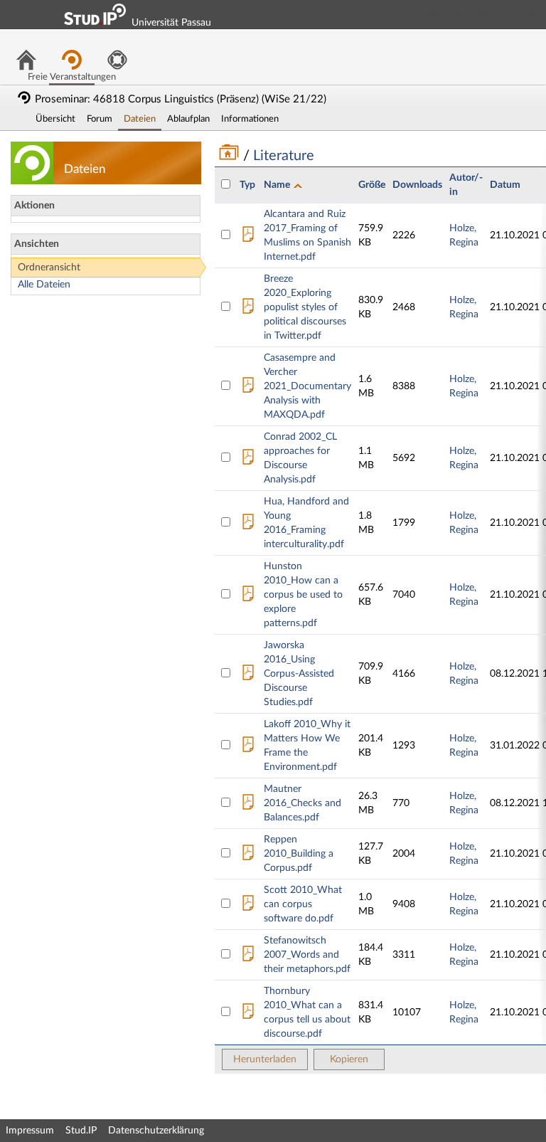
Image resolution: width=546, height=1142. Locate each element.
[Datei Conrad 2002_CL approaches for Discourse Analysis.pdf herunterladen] (248, 460)
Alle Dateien (44, 285)
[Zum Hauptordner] (230, 156)
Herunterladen (264, 1059)
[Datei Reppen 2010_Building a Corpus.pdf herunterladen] (248, 856)
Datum (505, 185)
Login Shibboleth (455, 14)
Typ (247, 185)
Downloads (417, 185)
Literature (282, 156)
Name (278, 185)
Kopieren (349, 1059)
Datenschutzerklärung (156, 1131)
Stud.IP (81, 1131)
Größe (371, 185)
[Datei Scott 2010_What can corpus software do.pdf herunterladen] (248, 906)
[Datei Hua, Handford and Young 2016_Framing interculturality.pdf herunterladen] (248, 525)
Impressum (30, 1131)
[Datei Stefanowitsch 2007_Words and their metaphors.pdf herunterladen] (248, 957)
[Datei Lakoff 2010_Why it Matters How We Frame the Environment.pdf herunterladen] (248, 748)
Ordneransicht (49, 268)
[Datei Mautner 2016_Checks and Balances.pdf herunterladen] (248, 805)
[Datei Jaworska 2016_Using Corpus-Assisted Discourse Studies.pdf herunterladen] (248, 676)
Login (529, 14)
